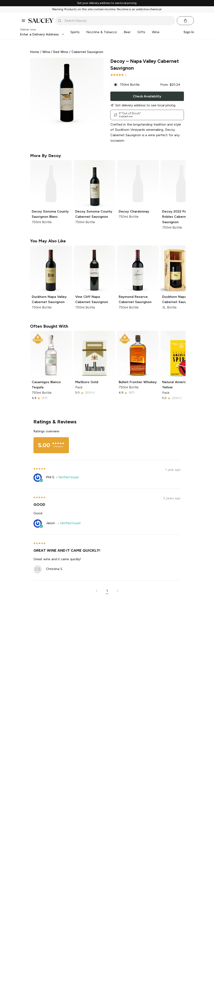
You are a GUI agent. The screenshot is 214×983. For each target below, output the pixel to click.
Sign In (188, 32)
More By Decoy (45, 155)
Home (34, 52)
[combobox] (118, 20)
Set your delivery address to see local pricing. (107, 3)
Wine (46, 52)
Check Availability (147, 96)
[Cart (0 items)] (185, 20)
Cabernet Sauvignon (87, 52)
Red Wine (60, 52)
